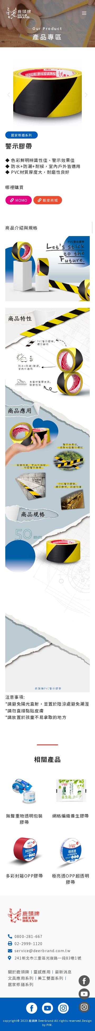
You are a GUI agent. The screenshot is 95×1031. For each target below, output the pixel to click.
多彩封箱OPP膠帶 (24, 875)
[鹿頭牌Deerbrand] (18, 13)
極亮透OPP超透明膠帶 (70, 878)
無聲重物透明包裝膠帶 (24, 819)
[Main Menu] (84, 13)
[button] (8, 94)
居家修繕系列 (21, 135)
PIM (49, 1025)
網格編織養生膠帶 (70, 816)
